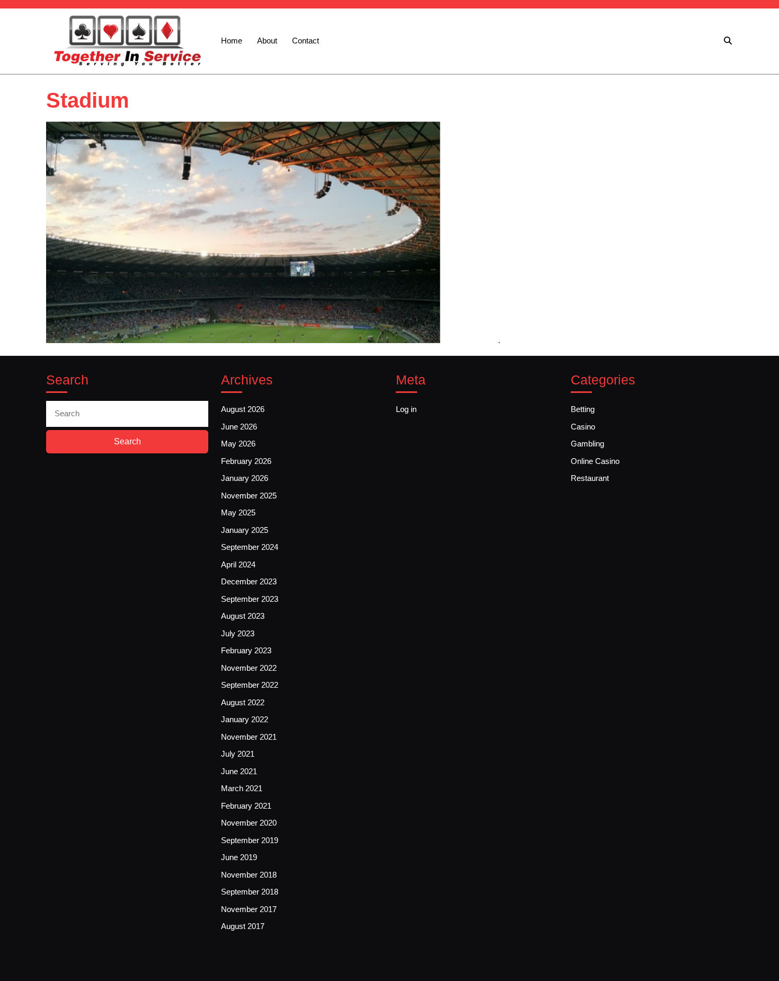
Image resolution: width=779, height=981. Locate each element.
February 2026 (246, 461)
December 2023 (249, 581)
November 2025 (249, 495)
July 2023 (237, 633)
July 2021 (237, 753)
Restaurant (590, 478)
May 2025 (238, 512)
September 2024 (249, 546)
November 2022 (249, 667)
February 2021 (246, 805)
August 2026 (242, 409)
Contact (305, 40)
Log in (406, 409)
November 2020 (249, 822)
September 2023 (249, 598)
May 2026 (238, 443)
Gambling (587, 443)
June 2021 (239, 771)
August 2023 (242, 615)
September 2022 (249, 684)
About (267, 40)
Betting (583, 409)
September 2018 (249, 891)
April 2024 (238, 564)
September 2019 (249, 840)
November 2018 (249, 874)
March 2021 (241, 788)
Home (231, 40)
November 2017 (249, 909)
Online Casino (595, 461)
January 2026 (244, 478)
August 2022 (242, 702)
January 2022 (244, 719)
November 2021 (249, 736)
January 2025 (244, 530)
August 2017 (242, 926)
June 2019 (239, 857)
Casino (583, 426)
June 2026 (239, 426)
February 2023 (246, 650)
